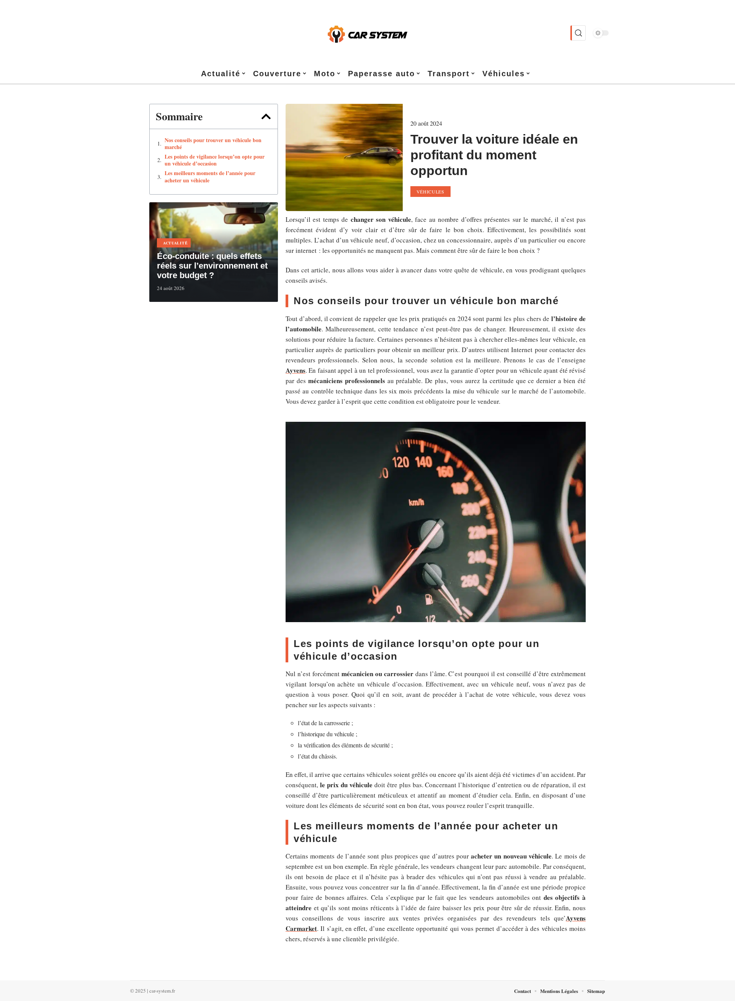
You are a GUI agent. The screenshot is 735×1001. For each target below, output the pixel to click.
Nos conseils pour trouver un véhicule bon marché (213, 144)
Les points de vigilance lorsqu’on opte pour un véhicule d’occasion (215, 160)
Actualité (175, 243)
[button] (266, 116)
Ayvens (295, 370)
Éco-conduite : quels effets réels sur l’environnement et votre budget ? (212, 265)
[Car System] (367, 33)
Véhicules (430, 191)
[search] (578, 33)
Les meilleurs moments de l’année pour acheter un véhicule (210, 176)
